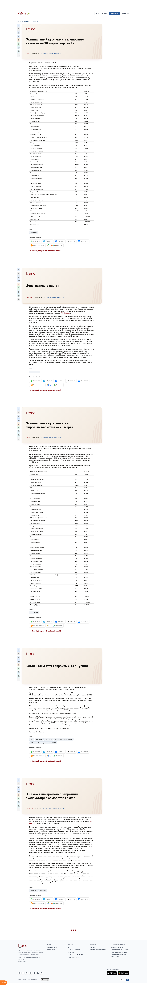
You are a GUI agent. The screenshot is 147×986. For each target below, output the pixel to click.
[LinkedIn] (37, 973)
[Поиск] (92, 13)
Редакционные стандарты (75, 954)
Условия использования (118, 947)
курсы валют (34, 612)
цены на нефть (35, 372)
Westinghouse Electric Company (63, 739)
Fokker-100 (43, 890)
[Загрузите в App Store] (112, 973)
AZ (124, 979)
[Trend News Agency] (22, 946)
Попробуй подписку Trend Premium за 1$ (46, 251)
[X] (26, 973)
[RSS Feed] (41, 973)
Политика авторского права (119, 952)
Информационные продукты (98, 949)
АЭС (32, 739)
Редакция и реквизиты (74, 949)
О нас (69, 947)
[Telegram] (34, 973)
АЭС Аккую (39, 739)
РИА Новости (65, 313)
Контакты (71, 952)
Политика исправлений (74, 957)
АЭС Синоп (49, 739)
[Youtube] (30, 973)
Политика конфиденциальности (120, 949)
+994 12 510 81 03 (22, 959)
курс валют (34, 232)
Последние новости (52, 947)
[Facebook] (22, 973)
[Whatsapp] (19, 973)
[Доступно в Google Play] (123, 973)
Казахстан (33, 890)
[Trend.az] (23, 13)
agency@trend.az (22, 961)
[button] (18, 25)
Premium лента (51, 949)
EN (121, 979)
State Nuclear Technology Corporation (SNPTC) (43, 743)
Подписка (92, 947)
